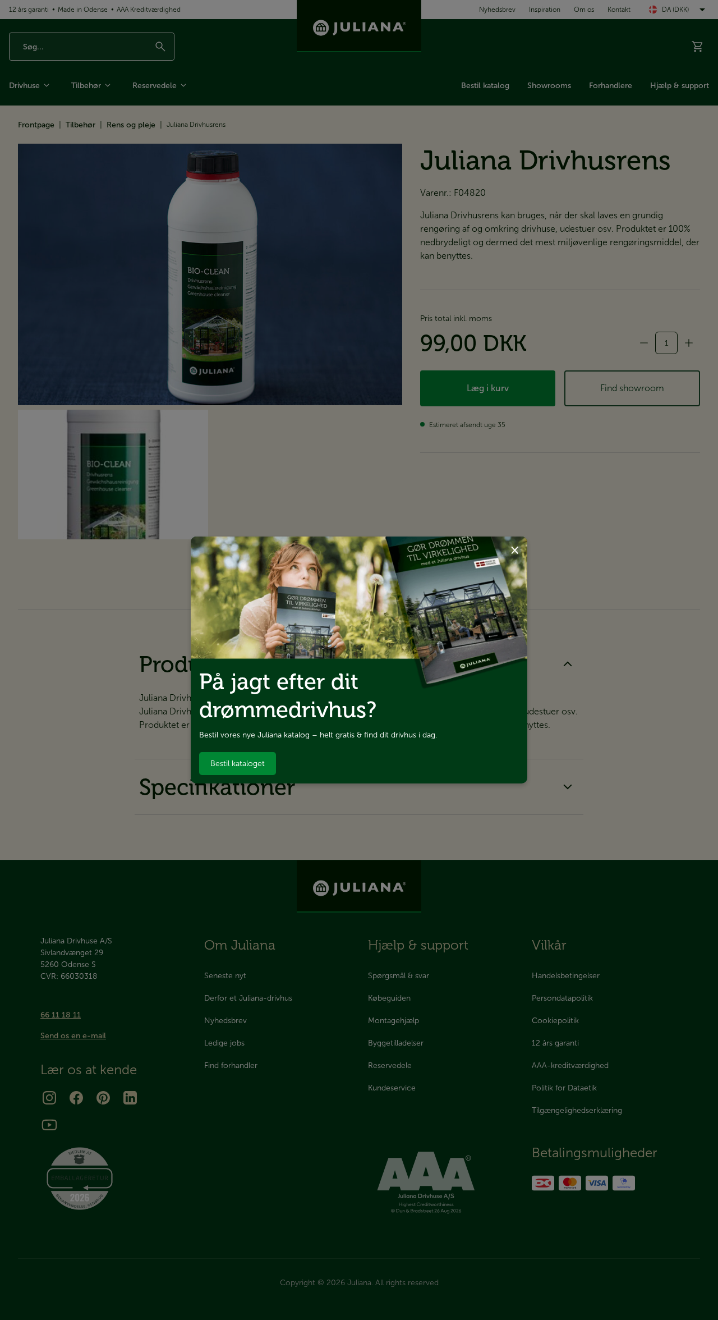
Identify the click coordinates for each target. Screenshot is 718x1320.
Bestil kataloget (237, 763)
